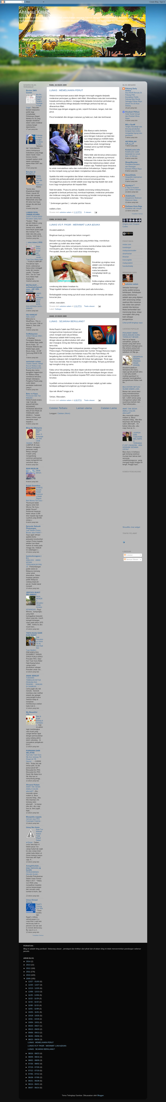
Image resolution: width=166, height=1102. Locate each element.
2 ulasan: (88, 212)
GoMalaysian (32, 334)
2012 (28, 968)
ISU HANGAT (31, 315)
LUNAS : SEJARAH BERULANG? (67, 321)
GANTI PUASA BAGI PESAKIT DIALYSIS (34, 218)
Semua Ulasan (132, 559)
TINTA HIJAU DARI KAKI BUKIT (34, 634)
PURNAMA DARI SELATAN (33, 752)
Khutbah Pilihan (132, 112)
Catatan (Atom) (64, 413)
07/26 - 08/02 (34, 1064)
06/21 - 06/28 (34, 1081)
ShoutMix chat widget (131, 527)
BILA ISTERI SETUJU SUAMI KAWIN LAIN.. (131, 388)
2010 (28, 975)
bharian (126, 257)
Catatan (129, 555)
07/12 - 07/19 (34, 1071)
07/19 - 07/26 (34, 1067)
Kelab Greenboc (33, 486)
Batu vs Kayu (32, 394)
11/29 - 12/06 (34, 995)
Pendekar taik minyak (133, 208)
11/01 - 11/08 (33, 1009)
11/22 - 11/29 (33, 999)
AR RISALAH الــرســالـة (130, 143)
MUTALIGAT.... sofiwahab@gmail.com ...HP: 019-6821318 (34, 288)
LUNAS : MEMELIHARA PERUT (66, 90)
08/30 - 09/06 (34, 1036)
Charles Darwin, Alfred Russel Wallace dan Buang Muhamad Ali (34, 366)
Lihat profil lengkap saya (133, 323)
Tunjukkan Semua (38, 935)
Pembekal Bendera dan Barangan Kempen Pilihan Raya (133, 166)
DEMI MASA (38, 472)
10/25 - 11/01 (34, 1012)
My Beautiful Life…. (31, 713)
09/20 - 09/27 (34, 1026)
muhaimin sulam (33, 362)
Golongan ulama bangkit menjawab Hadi (39, 139)
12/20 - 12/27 (34, 985)
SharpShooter (131, 162)
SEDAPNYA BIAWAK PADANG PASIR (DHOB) (138, 361)
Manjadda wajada (34, 817)
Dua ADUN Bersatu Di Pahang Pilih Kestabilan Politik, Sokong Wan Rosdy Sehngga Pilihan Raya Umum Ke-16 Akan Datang (133, 99)
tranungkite (127, 260)
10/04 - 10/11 (34, 1022)
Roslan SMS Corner (31, 92)
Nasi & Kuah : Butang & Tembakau (39, 720)
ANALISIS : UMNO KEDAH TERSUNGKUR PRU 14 (34, 563)
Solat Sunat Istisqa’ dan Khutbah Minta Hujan (132, 116)
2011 (28, 972)
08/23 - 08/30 (34, 1039)
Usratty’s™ (130, 185)
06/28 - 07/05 (34, 1077)
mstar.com (127, 244)
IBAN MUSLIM (32, 469)
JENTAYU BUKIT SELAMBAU (33, 593)
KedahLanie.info (132, 150)
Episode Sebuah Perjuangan (33, 527)
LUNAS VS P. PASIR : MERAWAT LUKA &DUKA (74, 224)
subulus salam (131, 284)
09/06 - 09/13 (34, 1033)
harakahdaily (128, 266)
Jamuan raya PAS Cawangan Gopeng (33, 820)
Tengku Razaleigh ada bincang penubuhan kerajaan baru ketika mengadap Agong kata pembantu (133, 131)
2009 (28, 979)
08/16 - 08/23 (34, 1053)
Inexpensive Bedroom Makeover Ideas (133, 199)
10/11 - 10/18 (34, 1019)
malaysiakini (128, 263)
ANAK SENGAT (32, 676)
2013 (28, 965)
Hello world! (30, 317)
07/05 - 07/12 (34, 1074)
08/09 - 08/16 (34, 1057)
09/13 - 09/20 (34, 1029)
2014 (28, 961)
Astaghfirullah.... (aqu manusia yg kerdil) (33, 868)
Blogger (100, 1095)
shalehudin (130, 196)
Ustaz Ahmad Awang (32, 901)
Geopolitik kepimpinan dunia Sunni (133, 178)
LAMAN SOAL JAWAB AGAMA (33, 213)
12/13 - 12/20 (34, 988)
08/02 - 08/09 (34, 1060)
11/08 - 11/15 (33, 1005)
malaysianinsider (129, 250)
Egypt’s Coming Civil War (39, 906)
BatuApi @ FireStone (31, 173)
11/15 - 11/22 (33, 1002)
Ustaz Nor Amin (33, 827)
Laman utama (84, 408)
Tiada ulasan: (90, 306)
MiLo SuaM (130, 125)
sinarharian (127, 254)
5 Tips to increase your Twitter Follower (133, 189)
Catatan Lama (109, 408)
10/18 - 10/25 (34, 1016)
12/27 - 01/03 (34, 982)
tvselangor (127, 247)
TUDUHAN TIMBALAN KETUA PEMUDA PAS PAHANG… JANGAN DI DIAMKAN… (34, 682)
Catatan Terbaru (58, 408)
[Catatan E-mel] (96, 212)
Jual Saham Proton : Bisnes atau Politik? (34, 531)
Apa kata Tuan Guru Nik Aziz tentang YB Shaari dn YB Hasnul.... (33, 758)
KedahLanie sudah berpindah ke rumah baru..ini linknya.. (132, 154)
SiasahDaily (130, 175)
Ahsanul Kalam (34, 12)
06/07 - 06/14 (34, 1088)
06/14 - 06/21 (34, 1084)
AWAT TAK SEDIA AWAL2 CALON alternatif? (33, 789)
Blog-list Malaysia (34, 428)
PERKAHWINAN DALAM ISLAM (32, 873)
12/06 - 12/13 (34, 992)
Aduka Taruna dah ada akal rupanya (39, 180)
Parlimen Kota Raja (133, 206)
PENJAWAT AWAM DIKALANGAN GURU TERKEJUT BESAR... (131, 335)
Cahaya (58, 309)
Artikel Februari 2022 (34, 336)
